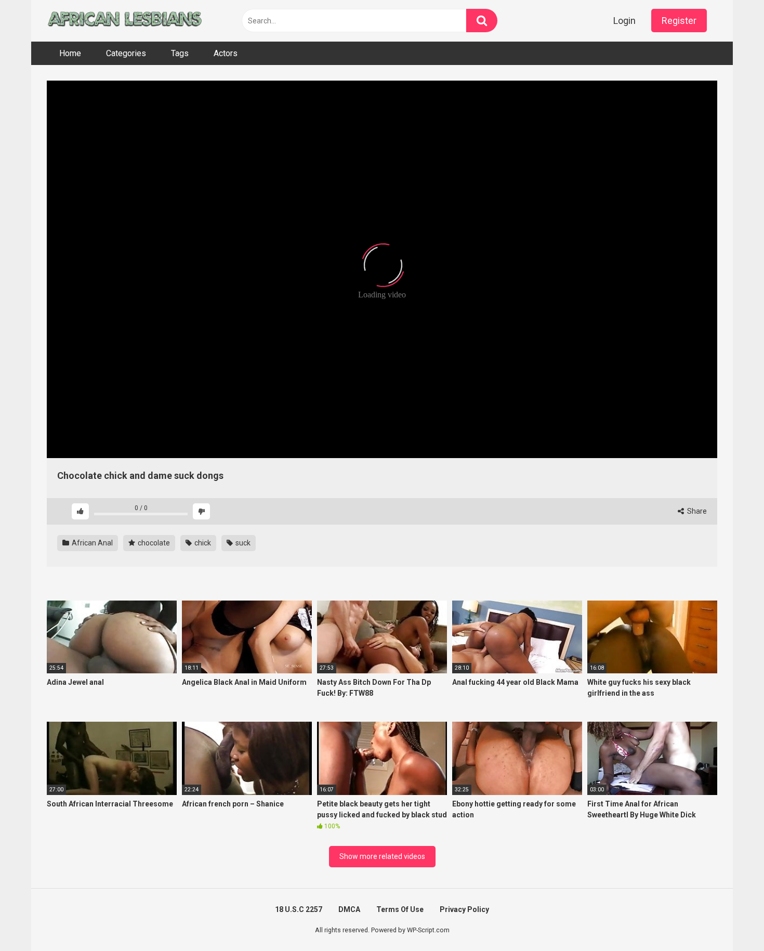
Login (624, 20)
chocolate (153, 543)
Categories (126, 53)
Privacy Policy (464, 909)
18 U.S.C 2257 (298, 909)
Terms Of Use (400, 909)
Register (679, 20)
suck (242, 543)
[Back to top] (729, 919)
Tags (180, 53)
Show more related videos (382, 856)
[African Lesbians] (125, 21)
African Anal (91, 543)
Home (70, 53)
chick (202, 543)
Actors (226, 53)
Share (696, 511)
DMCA (349, 909)
